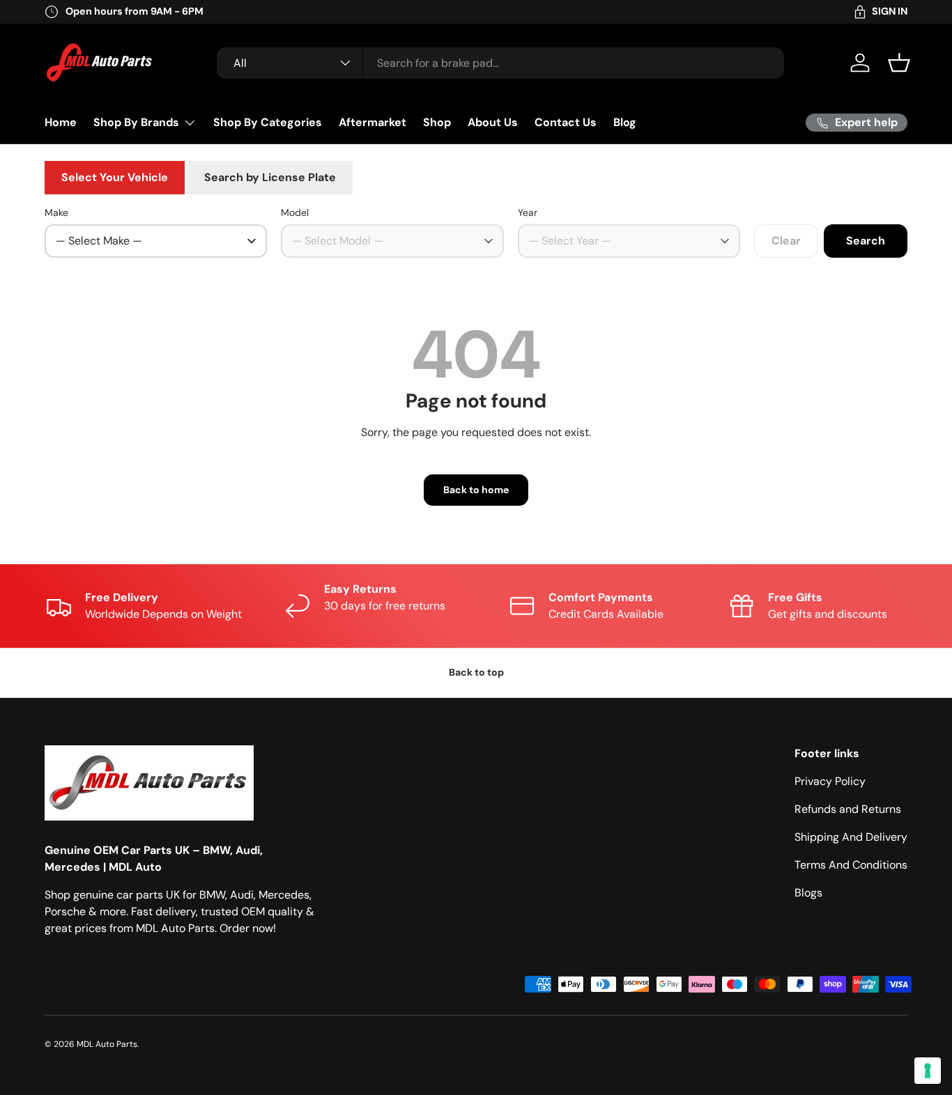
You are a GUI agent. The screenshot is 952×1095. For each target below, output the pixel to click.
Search (865, 240)
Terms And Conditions (850, 864)
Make (56, 212)
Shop (437, 122)
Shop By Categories (267, 122)
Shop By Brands (136, 122)
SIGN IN (889, 11)
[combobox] (500, 63)
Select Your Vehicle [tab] (114, 177)
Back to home (476, 489)
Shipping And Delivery (850, 837)
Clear (786, 240)
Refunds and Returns (847, 809)
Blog (624, 122)
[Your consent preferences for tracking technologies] (927, 1070)
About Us (493, 122)
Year (527, 212)
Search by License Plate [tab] (270, 177)
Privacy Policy (830, 781)
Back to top (476, 672)
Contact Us (566, 122)
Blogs (808, 892)
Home (61, 122)
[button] (899, 62)
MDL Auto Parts (107, 1044)
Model (295, 212)
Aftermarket (372, 122)
